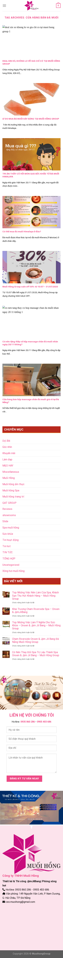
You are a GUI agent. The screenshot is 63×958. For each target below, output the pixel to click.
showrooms (9, 515)
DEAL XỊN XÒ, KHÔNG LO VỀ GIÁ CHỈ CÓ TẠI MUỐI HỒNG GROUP (31, 62)
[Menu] (4, 5)
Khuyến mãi (8, 453)
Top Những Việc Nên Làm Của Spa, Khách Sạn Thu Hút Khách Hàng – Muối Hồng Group (35, 595)
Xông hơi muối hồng (13, 570)
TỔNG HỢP (8, 558)
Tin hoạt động (10, 539)
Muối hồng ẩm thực (13, 484)
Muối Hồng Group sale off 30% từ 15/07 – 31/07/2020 (30, 286)
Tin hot (6, 546)
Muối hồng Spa (10, 490)
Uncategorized (10, 564)
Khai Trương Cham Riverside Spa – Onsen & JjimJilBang (35, 611)
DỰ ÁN (6, 440)
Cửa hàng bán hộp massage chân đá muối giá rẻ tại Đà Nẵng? (30, 401)
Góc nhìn (7, 446)
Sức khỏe (7, 533)
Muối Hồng (8, 477)
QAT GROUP (9, 502)
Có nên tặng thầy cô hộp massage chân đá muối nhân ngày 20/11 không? (30, 343)
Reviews (7, 508)
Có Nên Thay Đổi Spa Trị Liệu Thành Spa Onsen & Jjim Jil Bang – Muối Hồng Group (35, 654)
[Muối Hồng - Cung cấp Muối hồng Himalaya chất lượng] (31, 5)
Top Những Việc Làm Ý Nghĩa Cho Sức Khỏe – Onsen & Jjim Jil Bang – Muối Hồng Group (36, 625)
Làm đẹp (7, 459)
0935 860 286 (28, 721)
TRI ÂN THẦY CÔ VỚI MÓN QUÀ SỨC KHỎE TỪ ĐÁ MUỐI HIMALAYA (30, 175)
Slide (5, 521)
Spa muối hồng (10, 527)
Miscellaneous (10, 471)
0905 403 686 (44, 721)
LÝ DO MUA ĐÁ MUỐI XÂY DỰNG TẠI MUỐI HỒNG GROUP (30, 118)
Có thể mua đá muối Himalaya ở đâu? (21, 231)
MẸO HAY (7, 465)
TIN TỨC (7, 552)
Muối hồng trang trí (13, 496)
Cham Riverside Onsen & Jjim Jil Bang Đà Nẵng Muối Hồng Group (35, 640)
